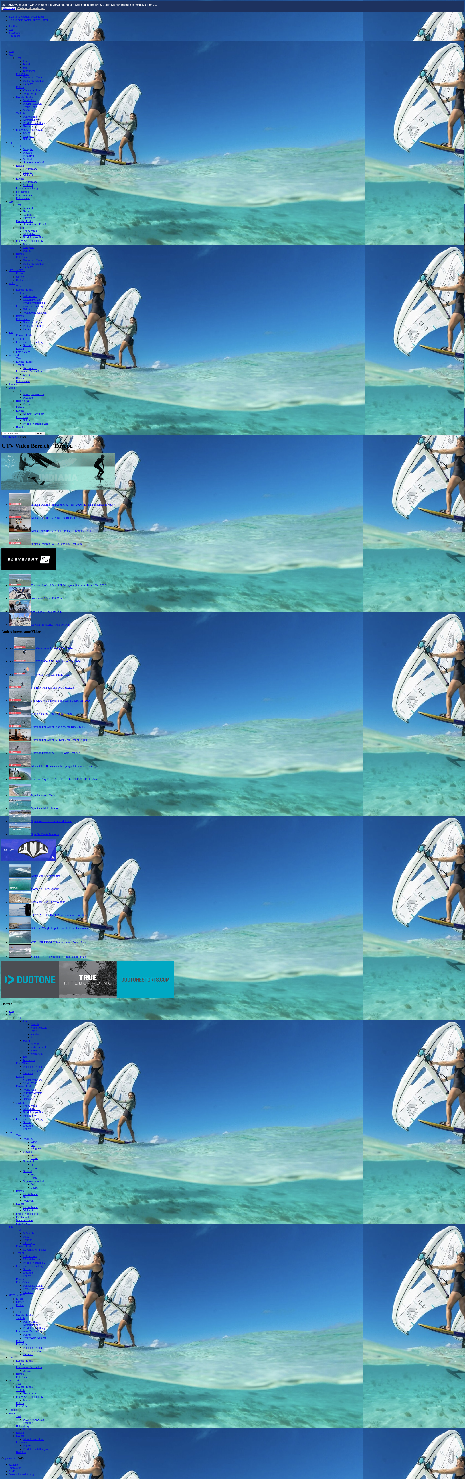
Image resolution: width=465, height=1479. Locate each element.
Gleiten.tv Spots (32, 90)
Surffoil (27, 159)
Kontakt (13, 1464)
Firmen (13, 384)
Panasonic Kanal (33, 77)
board (26, 64)
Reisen (20, 87)
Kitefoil (27, 152)
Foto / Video (23, 198)
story (11, 51)
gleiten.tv (9, 1458)
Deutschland (30, 168)
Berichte (28, 83)
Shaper (27, 132)
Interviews (22, 417)
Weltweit (28, 175)
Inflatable (28, 208)
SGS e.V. (28, 110)
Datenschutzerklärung (21, 1474)
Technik (20, 113)
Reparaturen (30, 126)
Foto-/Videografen (33, 80)
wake (12, 283)
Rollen (20, 279)
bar (25, 67)
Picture (27, 404)
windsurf (14, 355)
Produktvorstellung (34, 123)
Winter (12, 387)
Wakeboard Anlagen (35, 312)
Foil (11, 142)
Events (20, 178)
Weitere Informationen (31, 8)
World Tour (30, 106)
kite (11, 54)
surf (11, 332)
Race (26, 211)
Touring (27, 214)
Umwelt (20, 276)
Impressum (15, 1467)
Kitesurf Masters (32, 103)
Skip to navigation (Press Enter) (27, 16)
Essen (19, 273)
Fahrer (27, 139)
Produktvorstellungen (35, 423)
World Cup (29, 100)
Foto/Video (22, 74)
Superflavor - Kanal (34, 224)
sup (11, 201)
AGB (12, 1471)
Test (18, 57)
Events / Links (24, 97)
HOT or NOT (17, 270)
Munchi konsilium (33, 413)
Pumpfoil (28, 155)
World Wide (30, 93)
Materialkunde (31, 119)
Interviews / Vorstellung (29, 129)
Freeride (28, 397)
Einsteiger (29, 217)
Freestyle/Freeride (33, 394)
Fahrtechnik (30, 116)
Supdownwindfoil (33, 162)
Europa (27, 172)
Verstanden (9, 8)
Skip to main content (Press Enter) (28, 19)
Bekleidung (22, 400)
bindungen (29, 70)
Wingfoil (28, 149)
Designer (28, 136)
